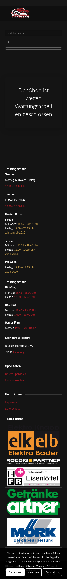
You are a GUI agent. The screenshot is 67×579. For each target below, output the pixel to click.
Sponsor (14, 380)
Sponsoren (15, 374)
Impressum (11, 402)
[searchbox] (33, 33)
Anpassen (33, 572)
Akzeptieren (15, 572)
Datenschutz (12, 409)
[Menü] (60, 13)
